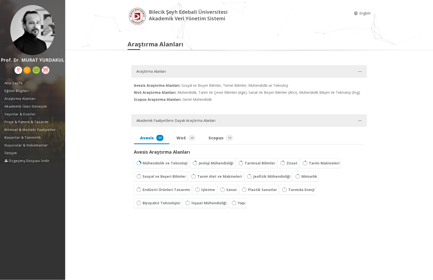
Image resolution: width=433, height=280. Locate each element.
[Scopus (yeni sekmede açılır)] (27, 70)
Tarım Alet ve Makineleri (219, 176)
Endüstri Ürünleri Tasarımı (166, 189)
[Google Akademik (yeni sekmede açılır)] (18, 70)
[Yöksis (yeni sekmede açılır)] (45, 70)
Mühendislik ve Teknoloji (165, 163)
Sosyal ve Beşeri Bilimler (164, 176)
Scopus (219, 138)
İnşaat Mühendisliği (209, 203)
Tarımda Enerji (301, 189)
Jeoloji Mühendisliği (216, 163)
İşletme (208, 189)
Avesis (150, 138)
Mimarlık (309, 176)
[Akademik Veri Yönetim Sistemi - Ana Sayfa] (138, 16)
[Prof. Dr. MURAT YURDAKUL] (32, 30)
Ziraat (291, 163)
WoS (184, 138)
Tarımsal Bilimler (260, 163)
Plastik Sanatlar (262, 189)
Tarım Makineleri (324, 163)
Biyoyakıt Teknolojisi (161, 203)
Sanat (231, 189)
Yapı (241, 203)
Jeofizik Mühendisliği (271, 176)
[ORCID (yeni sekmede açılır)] (36, 70)
